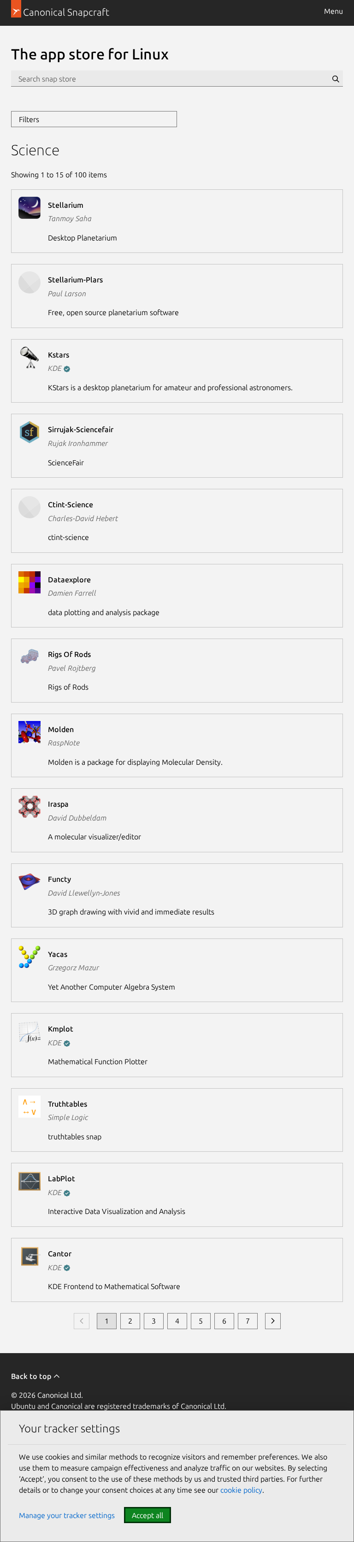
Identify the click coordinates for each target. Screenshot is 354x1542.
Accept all (147, 1515)
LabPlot (61, 1178)
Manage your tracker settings (67, 1515)
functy (59, 879)
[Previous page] (81, 1321)
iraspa (58, 804)
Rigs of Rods (69, 654)
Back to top (32, 1376)
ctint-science (70, 504)
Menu (333, 11)
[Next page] (273, 1321)
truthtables (67, 1104)
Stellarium (65, 205)
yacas (57, 954)
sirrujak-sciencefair (80, 429)
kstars (58, 355)
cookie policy (241, 1490)
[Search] (335, 79)
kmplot (60, 1029)
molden (61, 729)
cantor (59, 1253)
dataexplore (69, 579)
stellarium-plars (75, 280)
